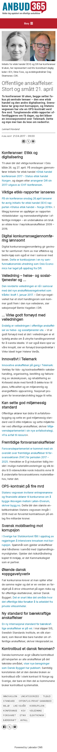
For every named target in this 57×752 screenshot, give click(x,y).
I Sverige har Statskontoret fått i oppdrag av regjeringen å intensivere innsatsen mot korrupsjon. (28, 540)
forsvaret (9, 715)
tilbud (47, 696)
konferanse (10, 711)
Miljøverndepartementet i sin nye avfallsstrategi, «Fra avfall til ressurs (28, 431)
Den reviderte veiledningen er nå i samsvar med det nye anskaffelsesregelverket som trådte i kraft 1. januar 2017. (27, 290)
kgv (23, 711)
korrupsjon (37, 706)
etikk (23, 715)
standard (9, 701)
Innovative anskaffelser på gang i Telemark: (27, 365)
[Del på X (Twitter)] (28, 141)
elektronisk (37, 715)
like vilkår (19, 706)
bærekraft (9, 720)
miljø (6, 706)
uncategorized (30, 696)
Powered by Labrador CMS (28, 747)
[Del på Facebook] (23, 141)
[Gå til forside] (24, 7)
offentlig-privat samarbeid (35, 701)
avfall (24, 720)
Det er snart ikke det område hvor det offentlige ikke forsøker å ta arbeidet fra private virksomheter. (27, 602)
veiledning (36, 711)
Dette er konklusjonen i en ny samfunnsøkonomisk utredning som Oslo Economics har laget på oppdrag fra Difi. (28, 264)
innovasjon (10, 696)
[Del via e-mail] (33, 141)
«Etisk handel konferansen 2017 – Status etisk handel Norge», (27, 176)
